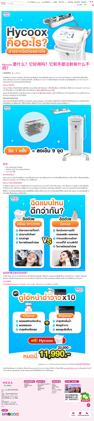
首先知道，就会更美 (74, 2)
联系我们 (84, 2)
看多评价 (61, 2)
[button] (4, 410)
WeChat (87, 415)
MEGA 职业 (79, 5)
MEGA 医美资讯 (46, 2)
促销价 (55, 2)
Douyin (73, 415)
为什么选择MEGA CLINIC (33, 2)
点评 (85, 5)
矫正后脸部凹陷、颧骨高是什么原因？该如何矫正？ (72, 397)
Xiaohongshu (81, 415)
